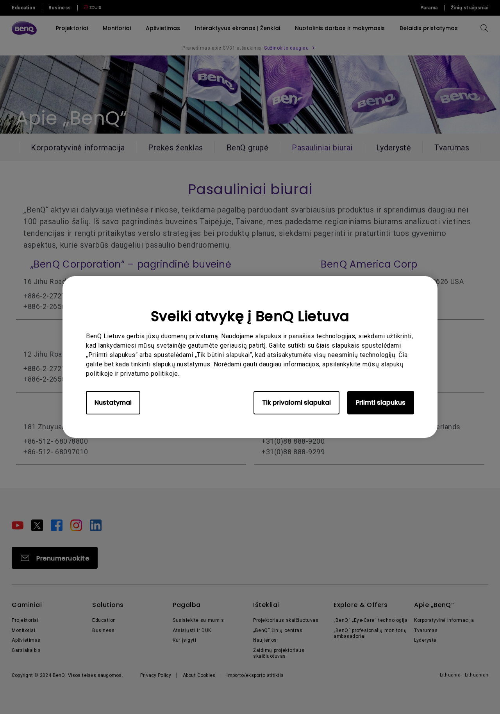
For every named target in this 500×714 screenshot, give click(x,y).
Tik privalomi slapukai (296, 402)
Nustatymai (113, 402)
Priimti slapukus (380, 402)
